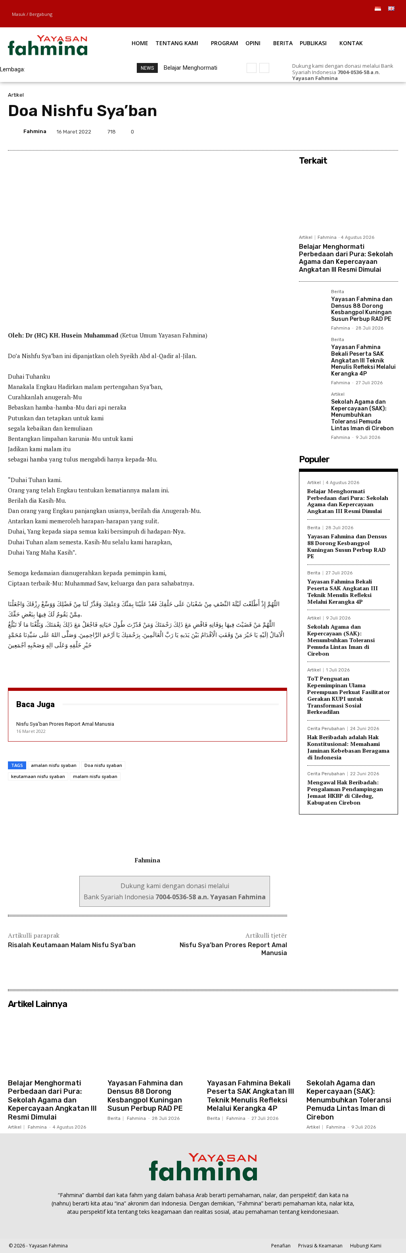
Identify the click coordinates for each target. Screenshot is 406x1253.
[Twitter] (375, 22)
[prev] (252, 68)
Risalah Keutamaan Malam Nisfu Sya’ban (72, 945)
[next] (264, 68)
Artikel (16, 94)
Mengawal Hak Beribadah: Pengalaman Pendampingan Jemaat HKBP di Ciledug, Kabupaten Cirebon (345, 792)
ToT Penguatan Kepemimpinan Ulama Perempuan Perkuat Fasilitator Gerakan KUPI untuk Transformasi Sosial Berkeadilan (348, 695)
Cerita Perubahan (326, 729)
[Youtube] (393, 22)
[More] (389, 131)
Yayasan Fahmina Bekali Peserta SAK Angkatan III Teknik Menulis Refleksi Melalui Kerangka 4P (363, 360)
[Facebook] (348, 22)
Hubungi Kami (365, 1245)
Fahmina (34, 131)
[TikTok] (366, 22)
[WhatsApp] (384, 22)
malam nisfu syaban (95, 776)
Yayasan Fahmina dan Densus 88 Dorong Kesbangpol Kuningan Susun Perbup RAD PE (362, 309)
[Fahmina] (15, 131)
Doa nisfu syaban (103, 765)
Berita (337, 292)
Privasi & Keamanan (320, 1245)
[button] (382, 43)
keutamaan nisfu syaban (38, 776)
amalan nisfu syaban (54, 765)
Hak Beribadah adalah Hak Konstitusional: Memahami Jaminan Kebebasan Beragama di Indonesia (348, 747)
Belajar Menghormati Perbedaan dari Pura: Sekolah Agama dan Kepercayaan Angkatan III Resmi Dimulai (346, 258)
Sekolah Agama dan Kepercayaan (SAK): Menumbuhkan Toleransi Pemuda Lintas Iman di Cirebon (362, 415)
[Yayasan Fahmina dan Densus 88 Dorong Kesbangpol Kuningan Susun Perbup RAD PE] (312, 302)
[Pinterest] (353, 131)
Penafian (281, 1245)
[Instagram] (357, 22)
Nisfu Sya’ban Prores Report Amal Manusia (65, 724)
